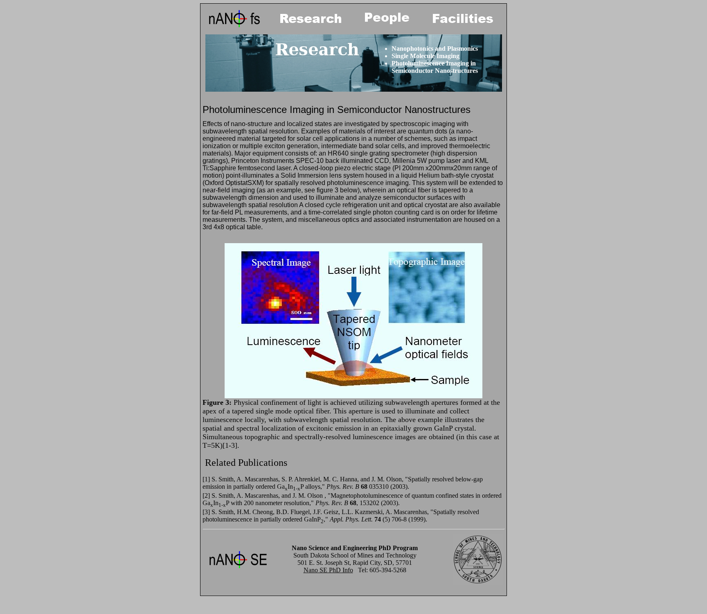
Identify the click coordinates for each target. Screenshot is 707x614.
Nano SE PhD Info (328, 570)
